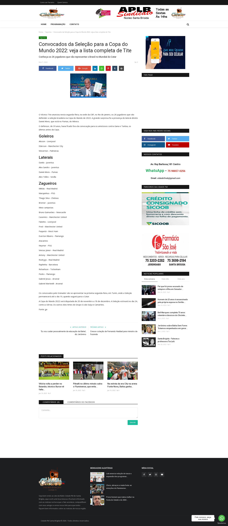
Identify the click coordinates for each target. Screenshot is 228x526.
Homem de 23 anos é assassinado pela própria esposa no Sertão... (173, 300)
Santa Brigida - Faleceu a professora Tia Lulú (168, 340)
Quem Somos (62, 2)
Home (43, 24)
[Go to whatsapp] (221, 518)
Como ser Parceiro (47, 2)
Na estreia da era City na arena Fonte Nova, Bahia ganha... (122, 385)
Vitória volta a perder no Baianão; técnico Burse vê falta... (51, 386)
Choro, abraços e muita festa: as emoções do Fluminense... (119, 486)
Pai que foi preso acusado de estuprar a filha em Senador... (170, 287)
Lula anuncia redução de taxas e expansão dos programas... (119, 475)
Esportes (48, 32)
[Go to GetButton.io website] (221, 523)
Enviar (133, 422)
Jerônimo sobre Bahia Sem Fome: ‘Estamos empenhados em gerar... (173, 327)
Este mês (165, 279)
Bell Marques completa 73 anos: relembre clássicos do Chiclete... (172, 313)
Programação (58, 24)
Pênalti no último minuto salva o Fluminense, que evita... (87, 385)
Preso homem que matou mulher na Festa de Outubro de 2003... (120, 498)
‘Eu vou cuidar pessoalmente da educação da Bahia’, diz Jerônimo (63, 332)
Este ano (181, 279)
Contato (74, 24)
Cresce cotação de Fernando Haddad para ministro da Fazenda (113, 332)
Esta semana (149, 279)
